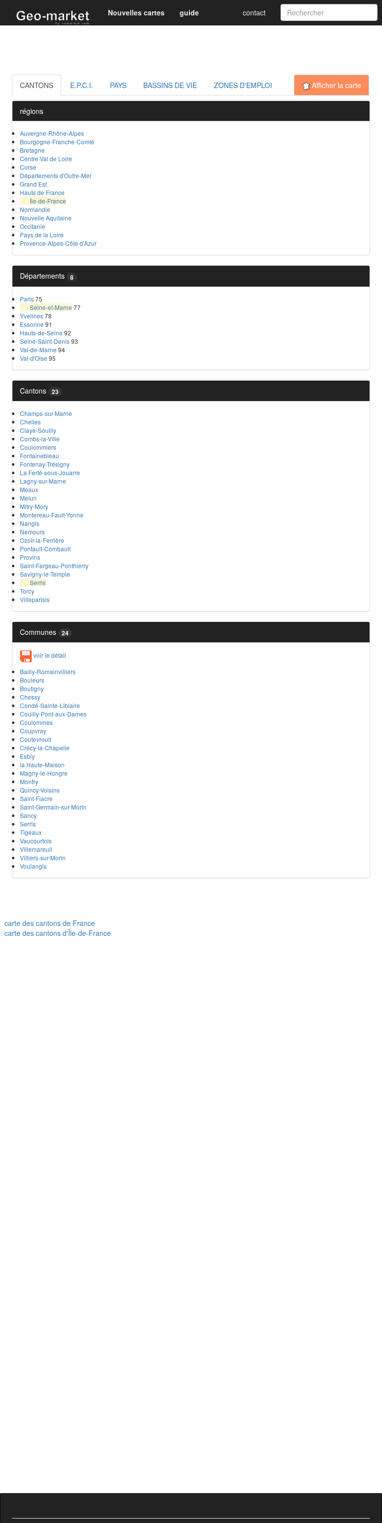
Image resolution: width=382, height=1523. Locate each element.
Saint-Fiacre (36, 798)
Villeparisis (35, 599)
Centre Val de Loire (46, 158)
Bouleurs (32, 680)
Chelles (30, 421)
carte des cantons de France (49, 923)
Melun (28, 498)
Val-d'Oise (33, 358)
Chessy (30, 697)
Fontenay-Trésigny (45, 464)
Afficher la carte (335, 85)
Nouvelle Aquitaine (46, 217)
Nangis (29, 523)
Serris (38, 582)
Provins (30, 557)
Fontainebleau (39, 455)
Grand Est (33, 184)
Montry (29, 781)
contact (254, 12)
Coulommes (36, 722)
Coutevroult (35, 739)
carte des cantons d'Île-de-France (57, 933)
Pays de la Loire (42, 234)
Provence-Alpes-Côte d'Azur (58, 243)
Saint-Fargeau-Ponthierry (54, 565)
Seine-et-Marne (51, 307)
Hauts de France (42, 192)
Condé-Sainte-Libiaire (50, 705)
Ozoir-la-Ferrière (42, 540)
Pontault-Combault (45, 548)
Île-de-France (48, 201)
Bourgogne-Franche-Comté (57, 141)
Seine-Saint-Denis (45, 341)
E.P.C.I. (81, 85)
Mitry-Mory (34, 506)
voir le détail (49, 655)
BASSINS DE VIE (170, 85)
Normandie (35, 209)
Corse (28, 167)
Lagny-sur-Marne (43, 481)
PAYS (118, 85)
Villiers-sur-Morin (43, 857)
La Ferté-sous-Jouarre (50, 472)
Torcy (27, 591)
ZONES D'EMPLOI (243, 85)
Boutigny (32, 688)
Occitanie (32, 226)
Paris (27, 299)
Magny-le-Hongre (44, 773)
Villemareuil (36, 849)
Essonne (32, 324)
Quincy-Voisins (40, 790)
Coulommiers (38, 447)
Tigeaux (31, 832)
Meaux (29, 489)
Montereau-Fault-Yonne (52, 514)
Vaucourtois (36, 840)
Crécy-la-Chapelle (45, 747)
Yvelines (31, 315)
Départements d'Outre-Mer (56, 175)
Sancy (28, 815)
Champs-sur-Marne (46, 413)
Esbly (27, 756)
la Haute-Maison (42, 764)
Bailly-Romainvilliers (48, 671)
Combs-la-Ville (40, 438)
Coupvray (33, 730)
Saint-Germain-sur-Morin (53, 807)
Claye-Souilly (38, 430)
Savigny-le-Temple (45, 574)
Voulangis (33, 866)
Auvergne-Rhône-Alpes (52, 133)
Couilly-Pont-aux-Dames (53, 714)
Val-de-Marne (38, 349)
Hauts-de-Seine (41, 332)
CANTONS (36, 85)
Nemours (32, 531)
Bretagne (32, 150)
